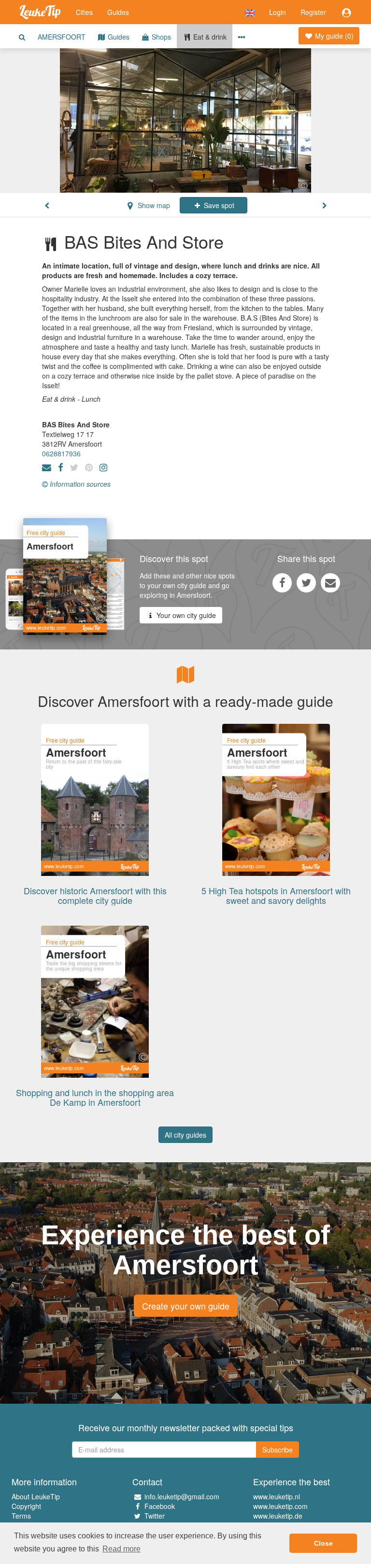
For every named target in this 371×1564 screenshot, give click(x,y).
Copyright (26, 1506)
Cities (84, 12)
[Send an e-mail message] (330, 582)
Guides (118, 12)
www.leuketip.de (277, 1516)
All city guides (185, 1135)
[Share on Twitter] (306, 582)
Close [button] (323, 1543)
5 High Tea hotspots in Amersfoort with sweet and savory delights (276, 895)
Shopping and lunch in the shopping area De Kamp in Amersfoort (95, 1097)
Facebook (159, 1506)
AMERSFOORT (62, 37)
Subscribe (277, 1449)
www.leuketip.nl (276, 1496)
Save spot (218, 205)
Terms (21, 1516)
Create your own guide (185, 1305)
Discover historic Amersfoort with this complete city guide (95, 895)
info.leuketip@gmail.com (181, 1496)
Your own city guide (185, 615)
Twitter (154, 1516)
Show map (153, 205)
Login (277, 12)
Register (313, 12)
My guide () (333, 36)
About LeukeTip (36, 1496)
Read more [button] (121, 1549)
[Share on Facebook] (282, 582)
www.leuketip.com (280, 1506)
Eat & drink (209, 37)
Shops (160, 37)
